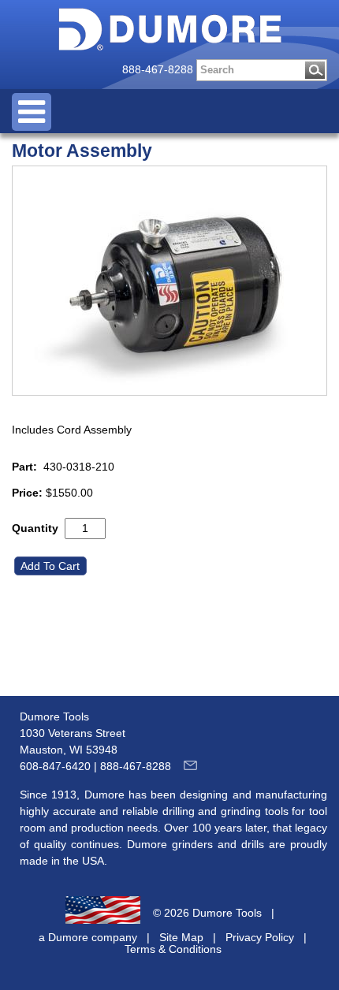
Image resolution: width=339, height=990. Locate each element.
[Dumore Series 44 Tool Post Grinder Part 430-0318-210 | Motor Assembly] (169, 280)
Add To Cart (51, 566)
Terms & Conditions (173, 949)
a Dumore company (88, 937)
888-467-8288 (157, 69)
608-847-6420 (55, 766)
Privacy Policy (259, 937)
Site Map (181, 937)
